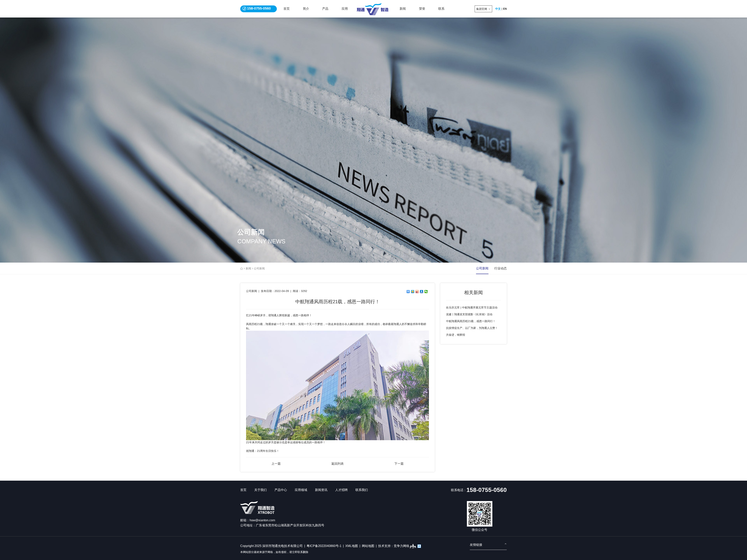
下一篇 (399, 463)
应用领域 (301, 490)
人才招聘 (341, 490)
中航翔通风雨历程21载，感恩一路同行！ (470, 321)
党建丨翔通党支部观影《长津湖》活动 (469, 314)
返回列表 (337, 463)
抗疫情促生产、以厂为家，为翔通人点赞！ (472, 328)
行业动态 (500, 268)
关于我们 (260, 490)
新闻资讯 (321, 490)
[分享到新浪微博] (417, 291)
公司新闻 (259, 268)
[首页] (282, 507)
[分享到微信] (426, 291)
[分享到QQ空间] (412, 291)
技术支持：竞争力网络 (393, 546)
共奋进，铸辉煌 (455, 334)
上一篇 (276, 463)
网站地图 (368, 546)
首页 (243, 490)
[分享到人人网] (421, 291)
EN (505, 8)
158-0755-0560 (259, 8)
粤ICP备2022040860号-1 (324, 546)
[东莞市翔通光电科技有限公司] (373, 9)
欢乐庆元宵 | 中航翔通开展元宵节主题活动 (471, 307)
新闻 (248, 268)
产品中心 (280, 490)
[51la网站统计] (419, 546)
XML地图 (351, 546)
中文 (498, 8)
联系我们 (361, 490)
